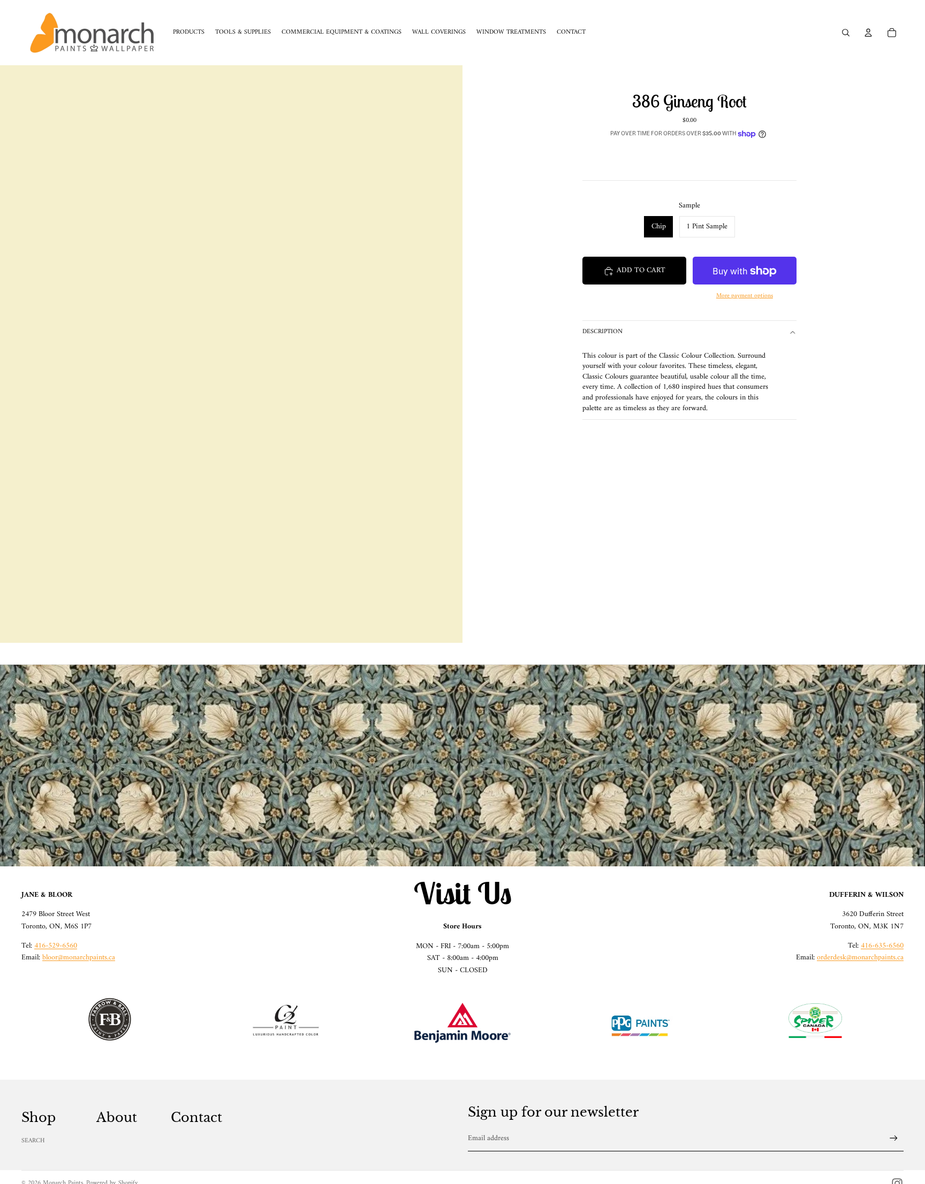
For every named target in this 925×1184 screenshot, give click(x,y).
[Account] (868, 32)
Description (602, 332)
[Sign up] (894, 1138)
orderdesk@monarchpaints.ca (860, 957)
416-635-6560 (882, 945)
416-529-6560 (55, 945)
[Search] (846, 32)
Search (33, 1141)
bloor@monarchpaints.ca (78, 957)
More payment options (744, 296)
